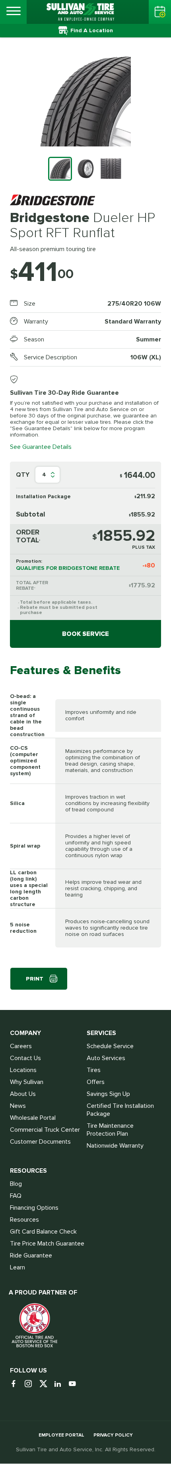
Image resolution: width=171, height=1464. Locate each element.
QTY (22, 475)
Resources (24, 1220)
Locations (23, 1070)
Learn (17, 1267)
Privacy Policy (113, 1435)
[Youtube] (75, 1384)
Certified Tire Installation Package (120, 1110)
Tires (94, 1070)
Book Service (85, 634)
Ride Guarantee (31, 1255)
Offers (96, 1082)
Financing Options (34, 1208)
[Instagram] (31, 1384)
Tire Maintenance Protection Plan (110, 1130)
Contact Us (25, 1058)
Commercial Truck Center (45, 1130)
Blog (16, 1184)
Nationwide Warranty (115, 1146)
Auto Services (106, 1058)
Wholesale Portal (33, 1118)
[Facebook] (16, 1384)
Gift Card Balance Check (43, 1232)
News (18, 1106)
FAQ (15, 1196)
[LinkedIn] (60, 1384)
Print (34, 978)
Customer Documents (40, 1142)
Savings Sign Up (108, 1094)
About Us (23, 1094)
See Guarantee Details (41, 447)
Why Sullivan (26, 1082)
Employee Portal (61, 1435)
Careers (21, 1046)
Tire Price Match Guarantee (47, 1244)
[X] (45, 1384)
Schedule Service (110, 1046)
